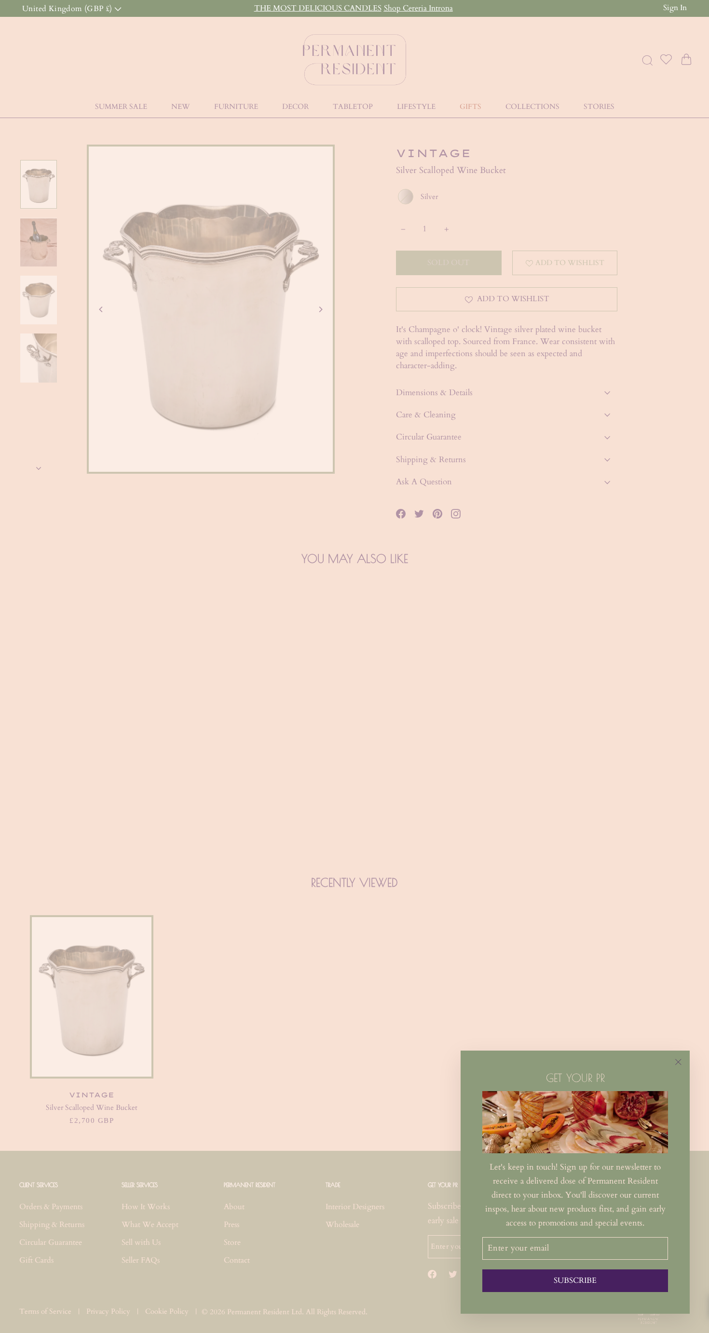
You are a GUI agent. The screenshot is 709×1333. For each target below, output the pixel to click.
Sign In (675, 7)
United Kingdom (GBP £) (68, 8)
